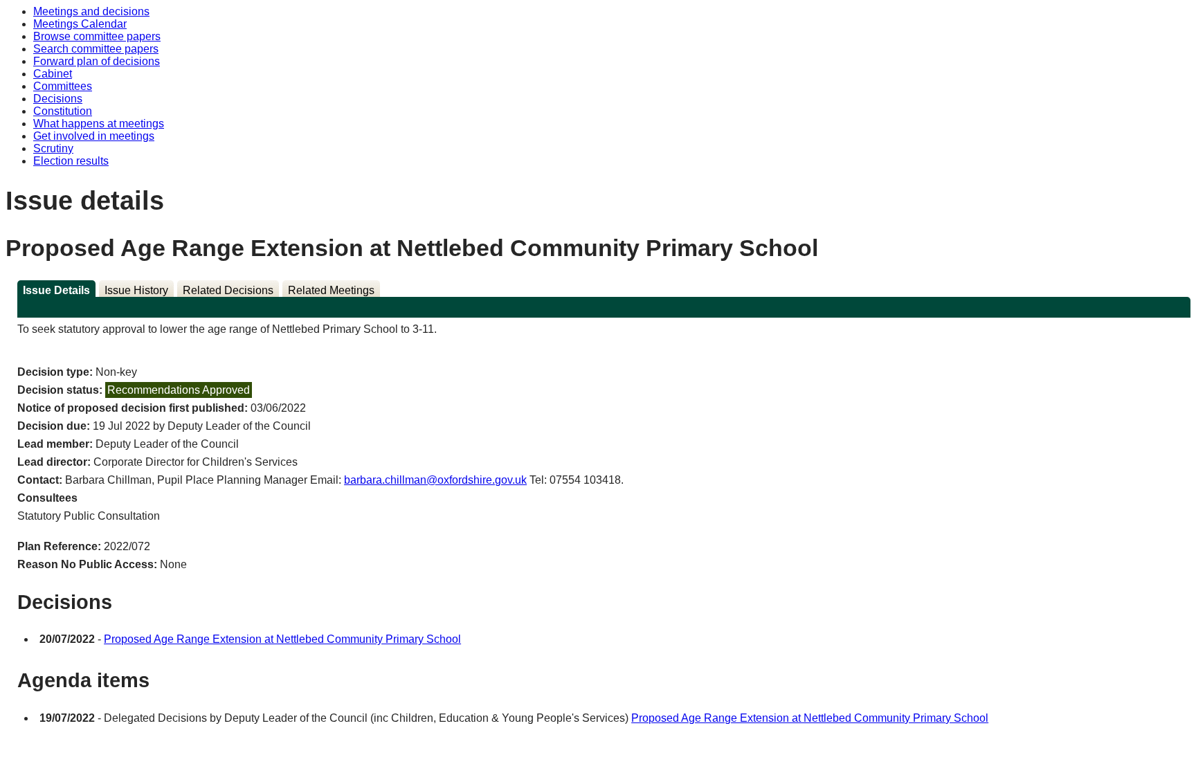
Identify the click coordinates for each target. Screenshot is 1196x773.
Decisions (57, 98)
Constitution (62, 111)
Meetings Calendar (80, 24)
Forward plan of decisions (96, 61)
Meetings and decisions (91, 11)
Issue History (136, 290)
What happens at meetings (98, 123)
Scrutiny (53, 148)
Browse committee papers (97, 36)
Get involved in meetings (93, 136)
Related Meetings (331, 290)
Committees (62, 86)
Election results (71, 161)
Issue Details (56, 290)
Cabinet (52, 74)
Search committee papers (95, 49)
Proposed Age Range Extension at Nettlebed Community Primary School (282, 639)
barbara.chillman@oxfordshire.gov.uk (435, 480)
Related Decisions (228, 290)
